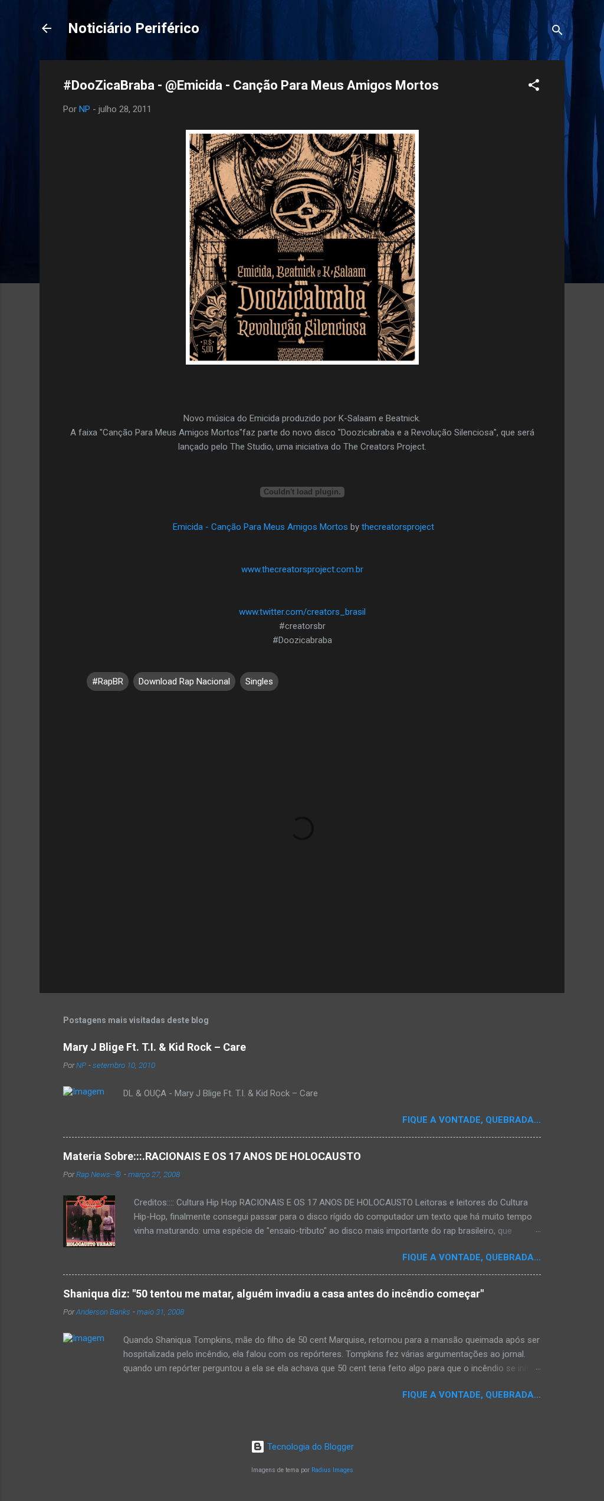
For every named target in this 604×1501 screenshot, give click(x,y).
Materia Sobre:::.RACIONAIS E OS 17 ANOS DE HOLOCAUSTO (212, 1156)
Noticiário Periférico (133, 28)
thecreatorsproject (398, 527)
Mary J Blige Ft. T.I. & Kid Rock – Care (154, 1047)
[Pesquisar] (557, 32)
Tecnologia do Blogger (309, 1446)
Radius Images (332, 1470)
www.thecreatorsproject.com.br (302, 569)
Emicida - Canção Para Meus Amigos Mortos (260, 527)
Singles (259, 681)
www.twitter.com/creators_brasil (302, 612)
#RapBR (107, 681)
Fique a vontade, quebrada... (471, 1120)
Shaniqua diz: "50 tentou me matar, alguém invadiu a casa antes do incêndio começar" (273, 1293)
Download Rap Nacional (184, 681)
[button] (534, 87)
